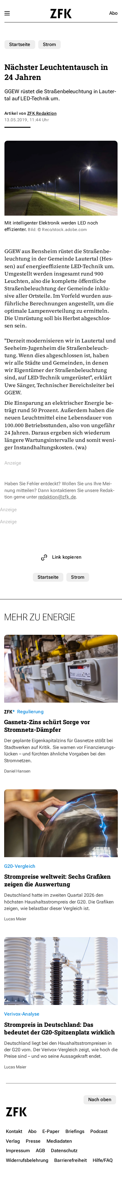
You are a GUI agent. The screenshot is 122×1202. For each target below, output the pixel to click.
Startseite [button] (61, 13)
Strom (49, 44)
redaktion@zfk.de (57, 497)
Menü (7, 13)
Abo (113, 13)
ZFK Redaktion (42, 113)
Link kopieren (66, 557)
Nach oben (99, 1099)
